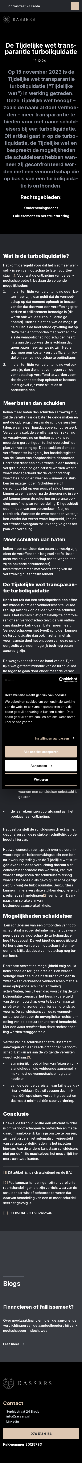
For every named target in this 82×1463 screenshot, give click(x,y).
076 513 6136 (41, 1434)
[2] (45, 895)
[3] (29, 1057)
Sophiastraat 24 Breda (23, 6)
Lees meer (11, 1344)
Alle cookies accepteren (41, 752)
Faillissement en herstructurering (41, 216)
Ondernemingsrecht (41, 208)
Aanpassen (38, 765)
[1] (14, 275)
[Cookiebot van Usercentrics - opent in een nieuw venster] (59, 680)
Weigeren (41, 779)
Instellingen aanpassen (52, 738)
